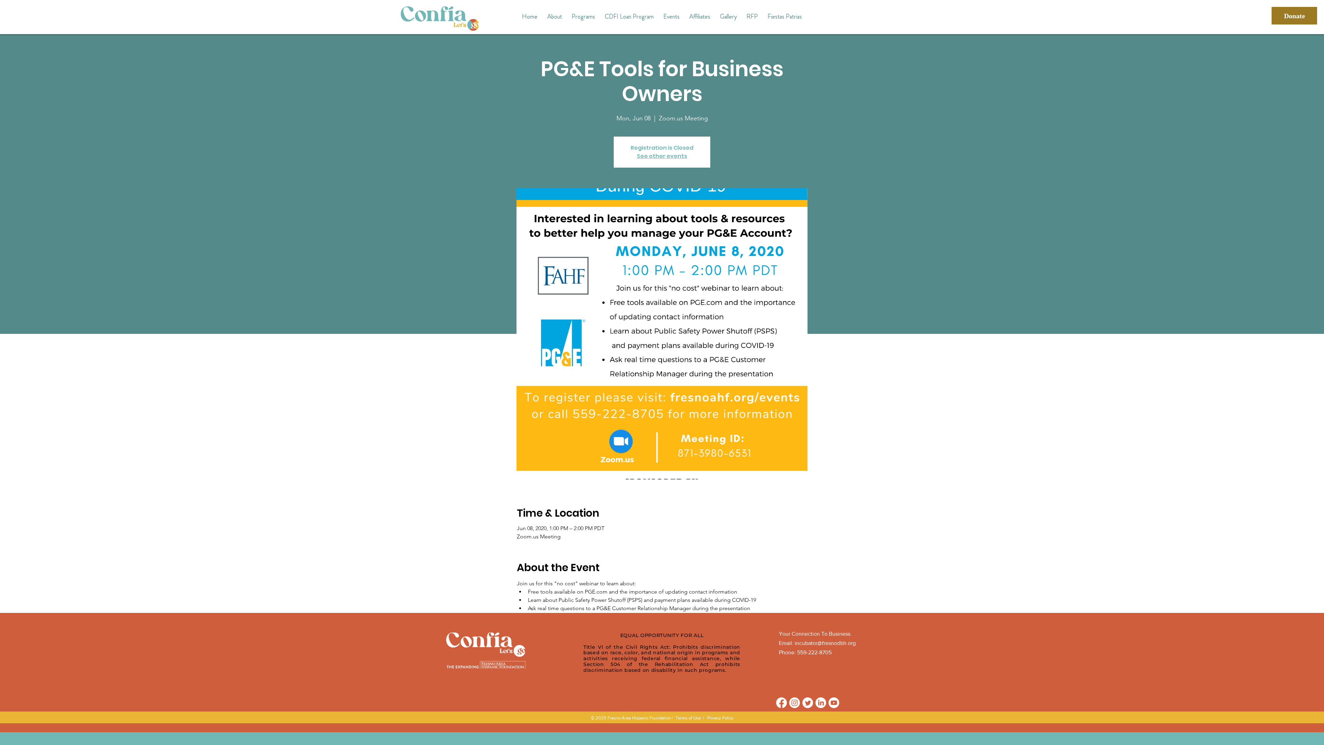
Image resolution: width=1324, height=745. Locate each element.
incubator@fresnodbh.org (825, 643)
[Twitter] (807, 702)
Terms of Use (688, 718)
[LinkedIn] (820, 702)
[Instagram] (794, 702)
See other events (662, 156)
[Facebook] (781, 702)
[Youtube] (834, 702)
